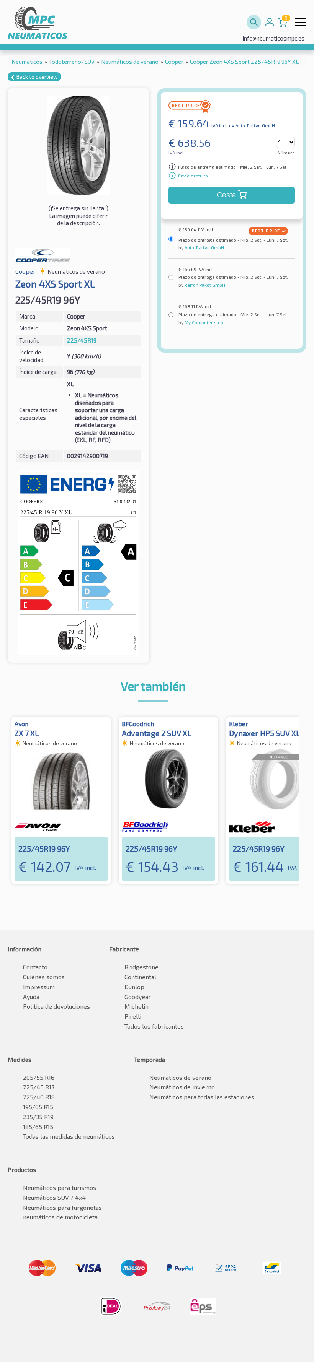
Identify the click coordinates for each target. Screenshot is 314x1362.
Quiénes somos (44, 976)
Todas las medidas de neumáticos (69, 1136)
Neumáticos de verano (180, 1077)
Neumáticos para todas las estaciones (201, 1096)
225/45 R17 (38, 1087)
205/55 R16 (38, 1077)
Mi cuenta (269, 22)
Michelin (136, 1006)
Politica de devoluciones (56, 1006)
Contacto (35, 966)
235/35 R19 (38, 1116)
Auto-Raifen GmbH (203, 247)
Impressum (39, 986)
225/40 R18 (39, 1096)
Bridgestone (141, 966)
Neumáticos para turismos (59, 1187)
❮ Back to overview (34, 76)
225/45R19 (81, 340)
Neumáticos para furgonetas (62, 1207)
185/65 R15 (38, 1126)
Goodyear (137, 996)
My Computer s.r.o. (203, 322)
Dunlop (134, 986)
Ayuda (31, 996)
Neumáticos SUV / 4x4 (54, 1197)
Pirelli (132, 1016)
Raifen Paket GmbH (204, 285)
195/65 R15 (38, 1106)
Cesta (226, 195)
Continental (140, 976)
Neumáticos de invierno (182, 1087)
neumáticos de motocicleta (60, 1217)
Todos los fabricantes (154, 1026)
